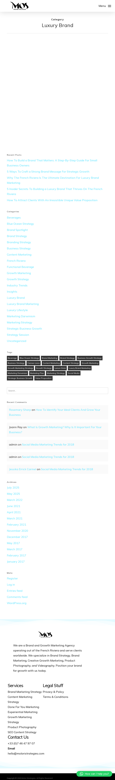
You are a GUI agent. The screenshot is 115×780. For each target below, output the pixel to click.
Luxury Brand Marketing (23, 304)
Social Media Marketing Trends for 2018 (48, 444)
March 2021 (14, 518)
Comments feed (17, 597)
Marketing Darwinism (21, 316)
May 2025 (13, 493)
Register (12, 578)
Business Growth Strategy (90, 358)
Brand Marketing (49, 358)
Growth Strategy (18, 279)
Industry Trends (17, 285)
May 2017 (13, 543)
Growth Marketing (19, 273)
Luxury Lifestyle (17, 310)
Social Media (74, 373)
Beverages (14, 217)
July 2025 (13, 487)
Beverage (12, 358)
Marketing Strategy (19, 322)
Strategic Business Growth (24, 328)
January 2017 (16, 561)
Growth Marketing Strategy (20, 368)
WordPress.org (16, 603)
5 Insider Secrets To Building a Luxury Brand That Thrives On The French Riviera (54, 191)
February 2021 (16, 524)
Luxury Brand (33, 77)
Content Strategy (71, 363)
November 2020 (17, 530)
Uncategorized (16, 341)
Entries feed (14, 590)
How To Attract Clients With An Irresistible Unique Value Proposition (52, 200)
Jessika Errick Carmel (22, 469)
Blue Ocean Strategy (20, 223)
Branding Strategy (19, 242)
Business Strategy (19, 248)
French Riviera (18, 77)
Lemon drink (60, 368)
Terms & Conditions (55, 697)
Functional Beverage (20, 267)
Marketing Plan (37, 373)
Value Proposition (43, 378)
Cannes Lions (33, 363)
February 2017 (16, 555)
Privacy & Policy (53, 692)
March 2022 (14, 500)
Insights (12, 291)
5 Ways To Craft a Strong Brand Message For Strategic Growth (48, 171)
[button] (105, 5)
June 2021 (13, 506)
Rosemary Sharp (20, 409)
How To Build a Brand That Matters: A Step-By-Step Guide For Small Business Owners (52, 163)
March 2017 (14, 549)
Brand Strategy (19, 71)
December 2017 (17, 537)
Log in (11, 584)
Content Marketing (19, 254)
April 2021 (14, 512)
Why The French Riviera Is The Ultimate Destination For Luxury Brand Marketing (53, 180)
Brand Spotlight (17, 230)
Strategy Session (18, 334)
